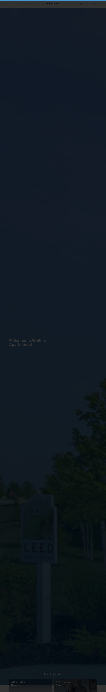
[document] (53, 346)
